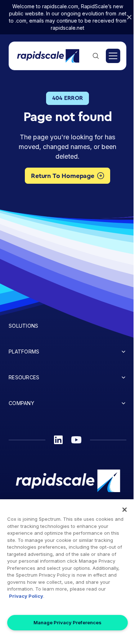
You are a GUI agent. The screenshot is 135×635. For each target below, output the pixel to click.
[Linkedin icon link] (58, 440)
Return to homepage (62, 176)
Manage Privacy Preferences (67, 622)
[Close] (124, 510)
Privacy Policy (26, 596)
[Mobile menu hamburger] (113, 56)
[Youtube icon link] (76, 439)
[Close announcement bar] (129, 17)
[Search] (96, 56)
